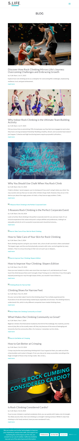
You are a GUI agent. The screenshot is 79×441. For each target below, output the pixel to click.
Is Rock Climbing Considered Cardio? (28, 407)
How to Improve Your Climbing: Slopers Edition (33, 263)
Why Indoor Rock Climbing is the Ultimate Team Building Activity (38, 121)
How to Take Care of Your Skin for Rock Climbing (34, 236)
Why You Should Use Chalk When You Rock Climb (35, 183)
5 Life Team (13, 75)
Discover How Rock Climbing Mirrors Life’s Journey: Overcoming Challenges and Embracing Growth (36, 70)
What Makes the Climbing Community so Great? (34, 316)
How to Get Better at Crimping (24, 343)
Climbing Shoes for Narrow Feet (25, 290)
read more (11, 84)
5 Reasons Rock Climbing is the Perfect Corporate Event (38, 210)
